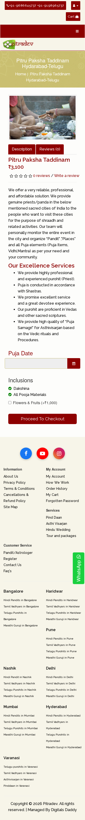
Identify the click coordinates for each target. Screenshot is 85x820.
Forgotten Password (62, 501)
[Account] (75, 5)
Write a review (66, 175)
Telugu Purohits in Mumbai (21, 728)
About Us (11, 476)
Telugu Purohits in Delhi (61, 689)
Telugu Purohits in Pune (61, 651)
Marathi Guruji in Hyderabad (63, 747)
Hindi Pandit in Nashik (17, 677)
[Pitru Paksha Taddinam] (42, 117)
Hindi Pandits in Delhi (59, 677)
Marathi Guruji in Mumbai (19, 734)
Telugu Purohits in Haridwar (63, 612)
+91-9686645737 (22, 5)
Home (20, 74)
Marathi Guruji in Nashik (19, 696)
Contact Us (12, 565)
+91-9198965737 (50, 5)
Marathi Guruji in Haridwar (62, 619)
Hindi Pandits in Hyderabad (63, 715)
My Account (55, 476)
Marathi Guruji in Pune (60, 657)
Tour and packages (61, 536)
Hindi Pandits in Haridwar (62, 600)
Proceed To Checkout (42, 418)
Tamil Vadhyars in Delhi (60, 683)
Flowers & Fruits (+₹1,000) (35, 402)
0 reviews (41, 175)
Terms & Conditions (19, 488)
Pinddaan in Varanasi (17, 785)
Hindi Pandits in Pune (59, 638)
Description (22, 149)
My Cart (52, 495)
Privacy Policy (15, 482)
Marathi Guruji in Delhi (60, 696)
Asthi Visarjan (56, 523)
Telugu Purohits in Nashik (20, 689)
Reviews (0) (49, 149)
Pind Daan (54, 517)
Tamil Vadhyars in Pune (61, 645)
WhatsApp (78, 570)
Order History (57, 488)
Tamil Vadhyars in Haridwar (63, 606)
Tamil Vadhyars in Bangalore (21, 606)
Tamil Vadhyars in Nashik (19, 683)
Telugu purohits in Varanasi (21, 766)
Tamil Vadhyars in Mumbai (20, 722)
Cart (71, 16)
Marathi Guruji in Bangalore (21, 625)
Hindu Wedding (58, 530)
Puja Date (20, 353)
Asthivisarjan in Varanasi (19, 779)
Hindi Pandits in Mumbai (19, 715)
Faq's (8, 571)
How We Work (57, 482)
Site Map (11, 507)
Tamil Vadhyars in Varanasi (20, 773)
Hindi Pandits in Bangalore (20, 600)
